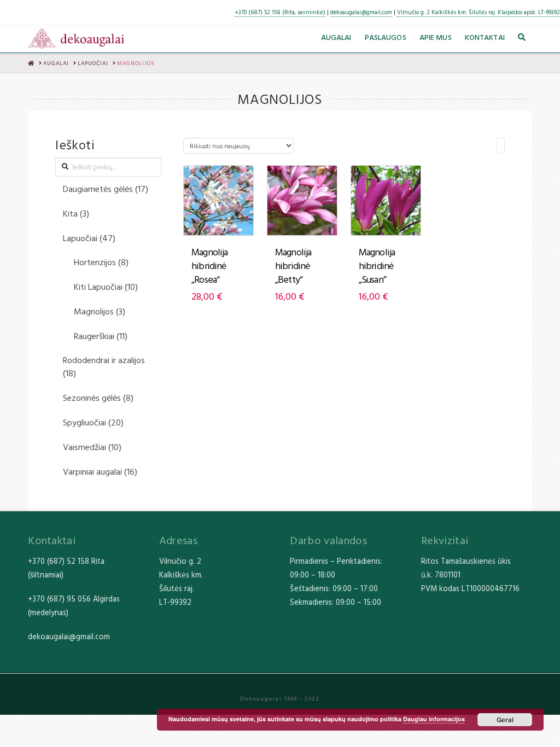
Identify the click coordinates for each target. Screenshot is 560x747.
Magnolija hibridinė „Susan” (377, 265)
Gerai (505, 720)
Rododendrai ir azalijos (104, 359)
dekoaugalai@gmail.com (361, 12)
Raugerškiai (94, 335)
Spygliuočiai (84, 422)
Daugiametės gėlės (98, 188)
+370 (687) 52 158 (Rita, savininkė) (280, 12)
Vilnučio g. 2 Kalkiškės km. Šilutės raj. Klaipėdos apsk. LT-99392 (478, 12)
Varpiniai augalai (92, 471)
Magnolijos (94, 311)
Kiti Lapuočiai (98, 286)
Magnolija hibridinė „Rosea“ (209, 265)
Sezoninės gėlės (92, 397)
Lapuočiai (80, 237)
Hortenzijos (95, 262)
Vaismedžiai (84, 446)
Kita (70, 213)
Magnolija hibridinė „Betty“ (293, 265)
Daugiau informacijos (434, 719)
